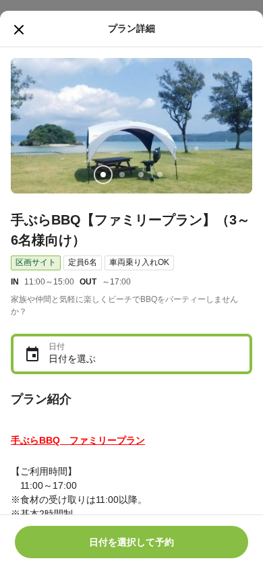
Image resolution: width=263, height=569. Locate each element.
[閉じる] (19, 30)
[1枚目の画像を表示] (103, 175)
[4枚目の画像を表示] (160, 175)
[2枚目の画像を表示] (122, 175)
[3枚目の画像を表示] (141, 175)
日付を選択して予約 (131, 542)
